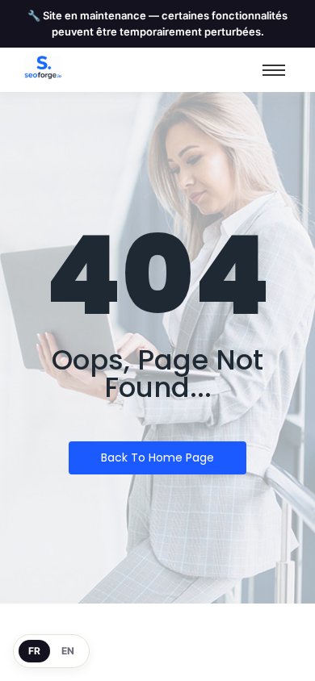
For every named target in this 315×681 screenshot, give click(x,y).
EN (67, 651)
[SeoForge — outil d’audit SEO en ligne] (42, 67)
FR (34, 651)
